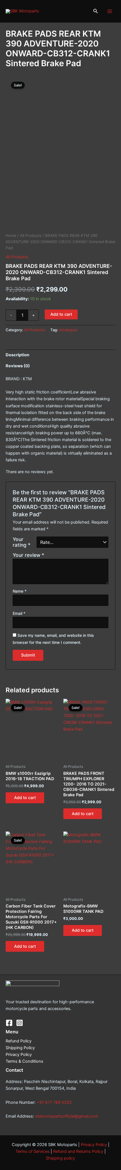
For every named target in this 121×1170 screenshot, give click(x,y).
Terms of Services (32, 1151)
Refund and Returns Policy (78, 1151)
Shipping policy (60, 1158)
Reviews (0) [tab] (18, 365)
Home (11, 235)
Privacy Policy (19, 1054)
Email (19, 613)
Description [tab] (17, 354)
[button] (95, 11)
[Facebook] (9, 1022)
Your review (28, 555)
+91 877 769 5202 (54, 1102)
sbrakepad (68, 330)
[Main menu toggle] (109, 11)
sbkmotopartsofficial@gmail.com (66, 1116)
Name (19, 591)
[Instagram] (19, 1022)
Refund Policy (19, 1041)
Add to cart (61, 314)
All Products (30, 235)
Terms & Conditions (24, 1061)
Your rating (21, 542)
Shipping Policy (20, 1047)
